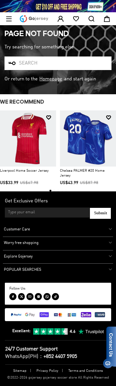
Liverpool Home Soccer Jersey (24, 171)
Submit (100, 213)
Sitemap (19, 371)
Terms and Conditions (85, 371)
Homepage (50, 79)
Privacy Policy (47, 371)
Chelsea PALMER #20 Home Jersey (82, 173)
